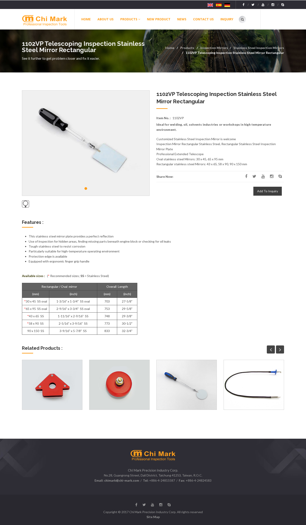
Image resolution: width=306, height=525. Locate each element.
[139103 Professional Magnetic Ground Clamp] (119, 385)
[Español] (219, 5)
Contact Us (203, 19)
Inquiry (226, 19)
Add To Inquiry (267, 191)
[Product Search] (242, 19)
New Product (158, 19)
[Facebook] (246, 4)
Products (187, 48)
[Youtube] (265, 4)
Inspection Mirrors (214, 48)
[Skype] (282, 4)
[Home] (48, 19)
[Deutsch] (227, 5)
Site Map (153, 517)
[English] (210, 5)
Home (86, 19)
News (181, 19)
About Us (105, 19)
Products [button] (128, 19)
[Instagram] (275, 4)
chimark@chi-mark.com (121, 480)
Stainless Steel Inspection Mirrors (258, 48)
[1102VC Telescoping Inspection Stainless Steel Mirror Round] (187, 385)
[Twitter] (255, 4)
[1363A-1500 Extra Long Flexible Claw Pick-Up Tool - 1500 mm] (254, 385)
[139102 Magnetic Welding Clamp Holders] (52, 385)
